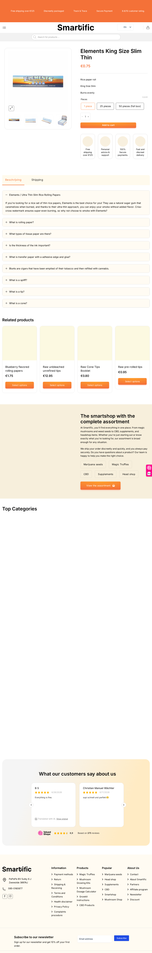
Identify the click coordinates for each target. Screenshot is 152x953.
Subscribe (121, 938)
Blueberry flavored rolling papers (17, 368)
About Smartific (138, 879)
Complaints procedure (58, 913)
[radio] (88, 106)
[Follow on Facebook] (5, 896)
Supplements (112, 884)
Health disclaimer (63, 901)
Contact (134, 874)
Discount (135, 899)
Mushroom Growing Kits (84, 881)
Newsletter (136, 894)
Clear (145, 97)
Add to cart (108, 125)
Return (57, 879)
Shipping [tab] (37, 179)
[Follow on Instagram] (10, 896)
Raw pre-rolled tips (130, 366)
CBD (107, 889)
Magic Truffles (87, 874)
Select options (19, 385)
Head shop (110, 879)
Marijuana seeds (113, 874)
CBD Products (86, 905)
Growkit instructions (83, 898)
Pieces (84, 99)
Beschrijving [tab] (13, 179)
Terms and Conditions (58, 895)
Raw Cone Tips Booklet (90, 368)
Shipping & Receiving (58, 886)
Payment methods (63, 874)
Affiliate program (139, 889)
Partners (134, 884)
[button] (4, 27)
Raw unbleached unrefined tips (53, 368)
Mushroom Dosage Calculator (86, 890)
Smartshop (110, 894)
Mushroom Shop (113, 899)
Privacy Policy (61, 906)
